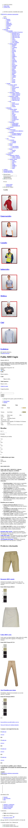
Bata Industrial (15, 111)
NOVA (13, 120)
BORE (13, 82)
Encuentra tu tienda (7, 170)
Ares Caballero (15, 42)
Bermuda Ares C (16, 33)
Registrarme (9, 185)
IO (12, 78)
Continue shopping (14, 724)
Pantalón (11, 152)
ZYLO (13, 80)
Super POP (14, 65)
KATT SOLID (15, 87)
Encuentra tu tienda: (8, 817)
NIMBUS (14, 56)
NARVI (14, 91)
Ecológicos (8, 154)
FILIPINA (11, 132)
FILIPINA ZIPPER (16, 134)
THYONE (14, 61)
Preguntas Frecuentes (8, 805)
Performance (9, 24)
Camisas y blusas (13, 43)
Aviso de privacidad (7, 807)
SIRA (13, 57)
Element (8, 28)
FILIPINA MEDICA (17, 133)
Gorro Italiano (15, 146)
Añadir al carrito (4, 386)
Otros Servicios (6, 798)
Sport (7, 27)
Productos (5, 29)
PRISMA (14, 45)
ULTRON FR (15, 119)
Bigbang (8, 19)
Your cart (3, 724)
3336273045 (6, 6)
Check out (7, 724)
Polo (10, 101)
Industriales (8, 107)
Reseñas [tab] (5, 402)
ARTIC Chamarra (16, 93)
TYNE (13, 59)
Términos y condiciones (8, 804)
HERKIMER (15, 124)
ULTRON (14, 118)
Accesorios (11, 140)
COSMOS (14, 47)
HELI (13, 69)
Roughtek (8, 25)
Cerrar (2, 396)
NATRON (14, 116)
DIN (13, 52)
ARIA (13, 54)
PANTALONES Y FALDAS (16, 32)
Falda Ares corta (15, 36)
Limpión (14, 142)
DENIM (14, 66)
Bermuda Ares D (16, 34)
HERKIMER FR (16, 125)
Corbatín (14, 141)
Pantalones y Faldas (13, 96)
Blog (4, 799)
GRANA (14, 60)
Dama (3, 370)
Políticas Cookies (7, 808)
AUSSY (14, 110)
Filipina (11, 143)
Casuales (8, 83)
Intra (13, 113)
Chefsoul (8, 20)
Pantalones (11, 122)
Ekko (7, 21)
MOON (14, 70)
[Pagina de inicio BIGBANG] (9, 773)
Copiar (2, 394)
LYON (13, 79)
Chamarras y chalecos (14, 92)
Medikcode (8, 23)
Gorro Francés (15, 147)
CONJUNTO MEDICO (17, 131)
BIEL (13, 74)
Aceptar (2, 771)
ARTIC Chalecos (16, 95)
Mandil (10, 149)
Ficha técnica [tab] (6, 401)
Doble (13, 151)
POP (13, 48)
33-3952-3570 (6, 7)
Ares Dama (14, 41)
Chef (7, 138)
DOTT (13, 46)
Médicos (8, 128)
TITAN (14, 39)
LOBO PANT (15, 123)
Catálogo (5, 169)
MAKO (14, 73)
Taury (13, 38)
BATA (10, 136)
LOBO (13, 115)
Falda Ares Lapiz (16, 37)
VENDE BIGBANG (8, 172)
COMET (14, 75)
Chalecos (11, 127)
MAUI (13, 64)
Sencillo (14, 150)
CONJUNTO (12, 129)
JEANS (14, 50)
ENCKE (14, 51)
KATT (13, 86)
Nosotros (5, 797)
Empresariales (9, 30)
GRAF (13, 55)
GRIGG (14, 77)
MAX (13, 89)
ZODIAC (14, 72)
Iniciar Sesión (9, 184)
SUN (13, 63)
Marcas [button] (5, 18)
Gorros (10, 145)
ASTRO (14, 68)
